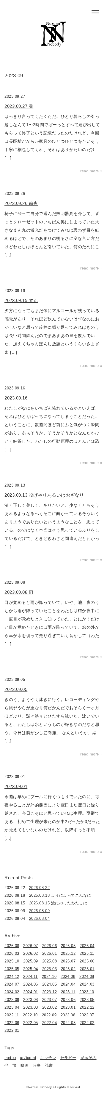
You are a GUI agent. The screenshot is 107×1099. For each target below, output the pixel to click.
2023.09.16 (15, 397)
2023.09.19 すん (21, 300)
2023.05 (87, 999)
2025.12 (68, 953)
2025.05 (11, 969)
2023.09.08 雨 (18, 592)
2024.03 (87, 984)
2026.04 (87, 946)
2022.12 (87, 1007)
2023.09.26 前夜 (21, 203)
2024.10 (49, 976)
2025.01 (87, 969)
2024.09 (68, 976)
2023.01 (68, 1007)
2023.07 (49, 999)
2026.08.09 (39, 911)
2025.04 (30, 969)
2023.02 (49, 1007)
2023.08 (30, 999)
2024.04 (68, 984)
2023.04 (11, 1007)
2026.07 (30, 946)
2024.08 (86, 976)
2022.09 (49, 1015)
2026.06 (49, 946)
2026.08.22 (39, 887)
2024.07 (11, 984)
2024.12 (11, 976)
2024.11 (30, 976)
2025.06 (87, 961)
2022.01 (11, 1030)
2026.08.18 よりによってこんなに (60, 895)
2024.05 (49, 984)
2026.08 (11, 946)
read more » (91, 171)
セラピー (68, 1057)
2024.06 (30, 984)
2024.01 (30, 992)
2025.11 (87, 953)
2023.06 (68, 999)
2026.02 (30, 953)
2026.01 (49, 953)
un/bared (28, 1057)
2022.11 (11, 1015)
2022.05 (30, 1023)
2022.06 (11, 1023)
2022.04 (49, 1023)
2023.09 (11, 999)
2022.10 (30, 1015)
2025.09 (30, 961)
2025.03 (49, 969)
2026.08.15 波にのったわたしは (58, 903)
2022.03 (68, 1023)
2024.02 (11, 992)
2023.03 (30, 1007)
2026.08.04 (39, 918)
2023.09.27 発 (18, 106)
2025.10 (11, 961)
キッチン (48, 1057)
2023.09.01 (15, 786)
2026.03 (11, 953)
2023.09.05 (15, 689)
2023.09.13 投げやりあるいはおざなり (44, 495)
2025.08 (49, 961)
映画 (25, 1065)
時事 (37, 1065)
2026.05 (68, 946)
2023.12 (49, 992)
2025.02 (68, 969)
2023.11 (68, 992)
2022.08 (68, 1015)
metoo (10, 1057)
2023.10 (86, 992)
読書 (49, 1065)
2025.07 (68, 961)
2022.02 (87, 1023)
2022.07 (86, 1015)
